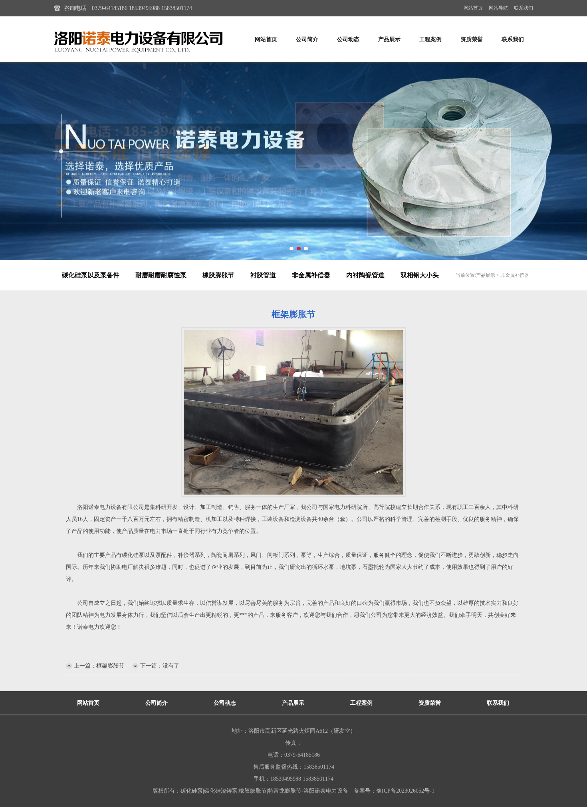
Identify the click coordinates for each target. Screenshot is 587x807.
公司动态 (348, 39)
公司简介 (307, 39)
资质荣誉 (471, 39)
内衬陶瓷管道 (365, 275)
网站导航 (498, 8)
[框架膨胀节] (293, 412)
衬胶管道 (263, 275)
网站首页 (473, 8)
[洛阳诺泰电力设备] (293, 161)
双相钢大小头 (420, 275)
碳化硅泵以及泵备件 (90, 275)
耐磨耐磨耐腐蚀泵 (160, 275)
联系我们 (523, 8)
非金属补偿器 (311, 275)
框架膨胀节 (110, 666)
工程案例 (430, 39)
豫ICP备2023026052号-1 (405, 791)
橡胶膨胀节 (218, 275)
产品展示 (389, 39)
